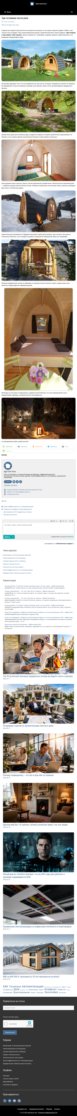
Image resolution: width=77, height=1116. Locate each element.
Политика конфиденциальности (47, 1113)
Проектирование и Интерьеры (14, 558)
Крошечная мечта (10, 515)
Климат (41, 990)
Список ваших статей (11, 1079)
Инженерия (33, 990)
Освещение (7, 992)
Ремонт (33, 992)
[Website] (17, 481)
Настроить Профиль (10, 1085)
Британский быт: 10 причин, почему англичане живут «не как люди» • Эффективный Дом (34, 586)
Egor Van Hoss (14, 25)
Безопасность (48, 987)
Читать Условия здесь (11, 1017)
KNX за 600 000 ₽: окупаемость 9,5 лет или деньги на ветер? (31, 976)
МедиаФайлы (8, 1082)
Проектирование (25, 509)
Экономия (51, 992)
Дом (16, 989)
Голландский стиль (13, 494)
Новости (61, 989)
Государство (8, 990)
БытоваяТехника (56, 987)
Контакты (57, 1109)
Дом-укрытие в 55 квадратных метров (18, 512)
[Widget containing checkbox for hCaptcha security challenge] (18, 1024)
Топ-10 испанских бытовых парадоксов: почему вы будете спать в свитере (38, 676)
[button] (9, 446)
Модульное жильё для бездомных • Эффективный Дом (23, 624)
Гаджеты (69, 987)
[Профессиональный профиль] (20, 481)
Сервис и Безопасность (11, 564)
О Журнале (49, 1109)
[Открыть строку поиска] (72, 12)
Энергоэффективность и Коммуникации (18, 506)
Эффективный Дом (41, 4)
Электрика (62, 992)
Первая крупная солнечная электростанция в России (24, 490)
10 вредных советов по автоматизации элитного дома (28, 725)
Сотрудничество (22, 1109)
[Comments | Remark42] (38, 532)
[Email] (13, 481)
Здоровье (22, 990)
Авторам (6, 1076)
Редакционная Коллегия (36, 1109)
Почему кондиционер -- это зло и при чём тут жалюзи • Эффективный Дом (30, 591)
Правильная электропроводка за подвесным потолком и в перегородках (37, 926)
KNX (5, 986)
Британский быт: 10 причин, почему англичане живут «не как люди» (35, 824)
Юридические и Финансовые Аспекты (17, 573)
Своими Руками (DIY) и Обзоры (14, 561)
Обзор (68, 990)
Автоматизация (33, 986)
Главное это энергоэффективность (18, 492)
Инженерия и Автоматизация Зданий (17, 555)
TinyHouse (7, 509)
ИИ (27, 990)
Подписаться (10, 1032)
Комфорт (15, 509)
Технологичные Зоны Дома (13, 567)
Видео (64, 987)
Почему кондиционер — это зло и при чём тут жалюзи (28, 775)
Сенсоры (40, 992)
